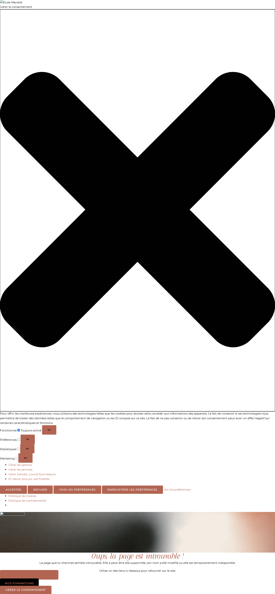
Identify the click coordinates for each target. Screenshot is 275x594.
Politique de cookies (22, 496)
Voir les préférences (77, 489)
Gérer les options (20, 465)
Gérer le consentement (26, 590)
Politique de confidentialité (27, 500)
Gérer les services (20, 469)
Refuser (40, 489)
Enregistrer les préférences (132, 489)
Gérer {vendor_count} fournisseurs (32, 474)
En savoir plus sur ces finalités (29, 479)
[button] (137, 210)
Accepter (13, 489)
